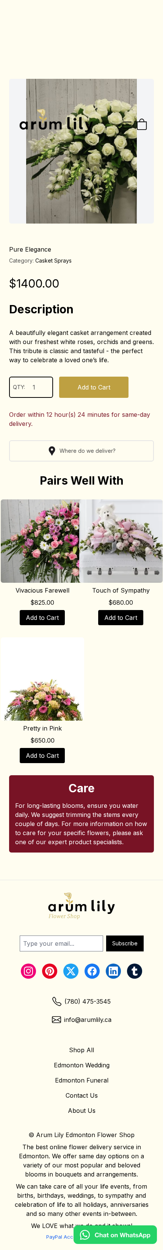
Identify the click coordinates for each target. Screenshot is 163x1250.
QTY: (19, 387)
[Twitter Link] (70, 971)
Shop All (81, 1050)
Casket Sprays (53, 260)
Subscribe (125, 943)
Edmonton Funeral (81, 1080)
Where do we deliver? (88, 450)
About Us (82, 1110)
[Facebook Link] (92, 971)
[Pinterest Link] (49, 971)
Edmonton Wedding (82, 1065)
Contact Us (82, 1095)
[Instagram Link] (28, 971)
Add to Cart (93, 387)
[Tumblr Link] (134, 971)
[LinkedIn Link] (113, 971)
